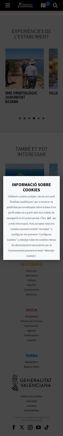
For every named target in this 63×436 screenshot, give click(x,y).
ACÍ (49, 218)
